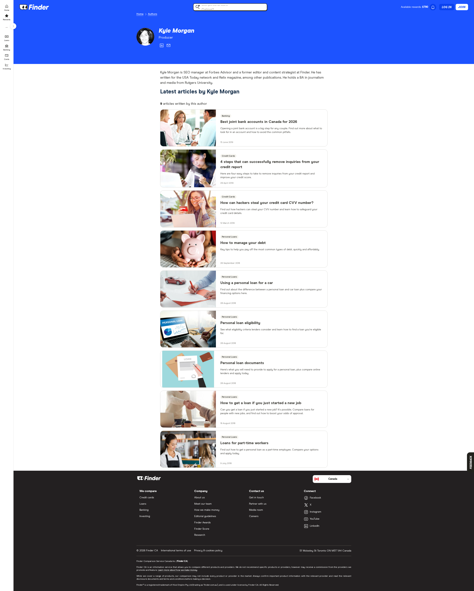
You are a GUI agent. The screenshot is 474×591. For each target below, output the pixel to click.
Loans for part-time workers (244, 443)
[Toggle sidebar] (13, 26)
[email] (168, 46)
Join (461, 7)
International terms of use (176, 550)
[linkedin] (162, 46)
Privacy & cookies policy (208, 550)
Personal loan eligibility (240, 323)
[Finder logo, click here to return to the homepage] (39, 7)
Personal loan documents (242, 363)
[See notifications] (433, 7)
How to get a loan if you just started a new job (260, 403)
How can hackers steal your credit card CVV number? (266, 203)
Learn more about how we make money (177, 570)
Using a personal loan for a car (246, 283)
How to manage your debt (243, 243)
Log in (447, 7)
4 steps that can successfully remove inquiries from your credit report (269, 164)
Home (139, 14)
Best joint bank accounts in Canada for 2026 (258, 122)
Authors (152, 14)
